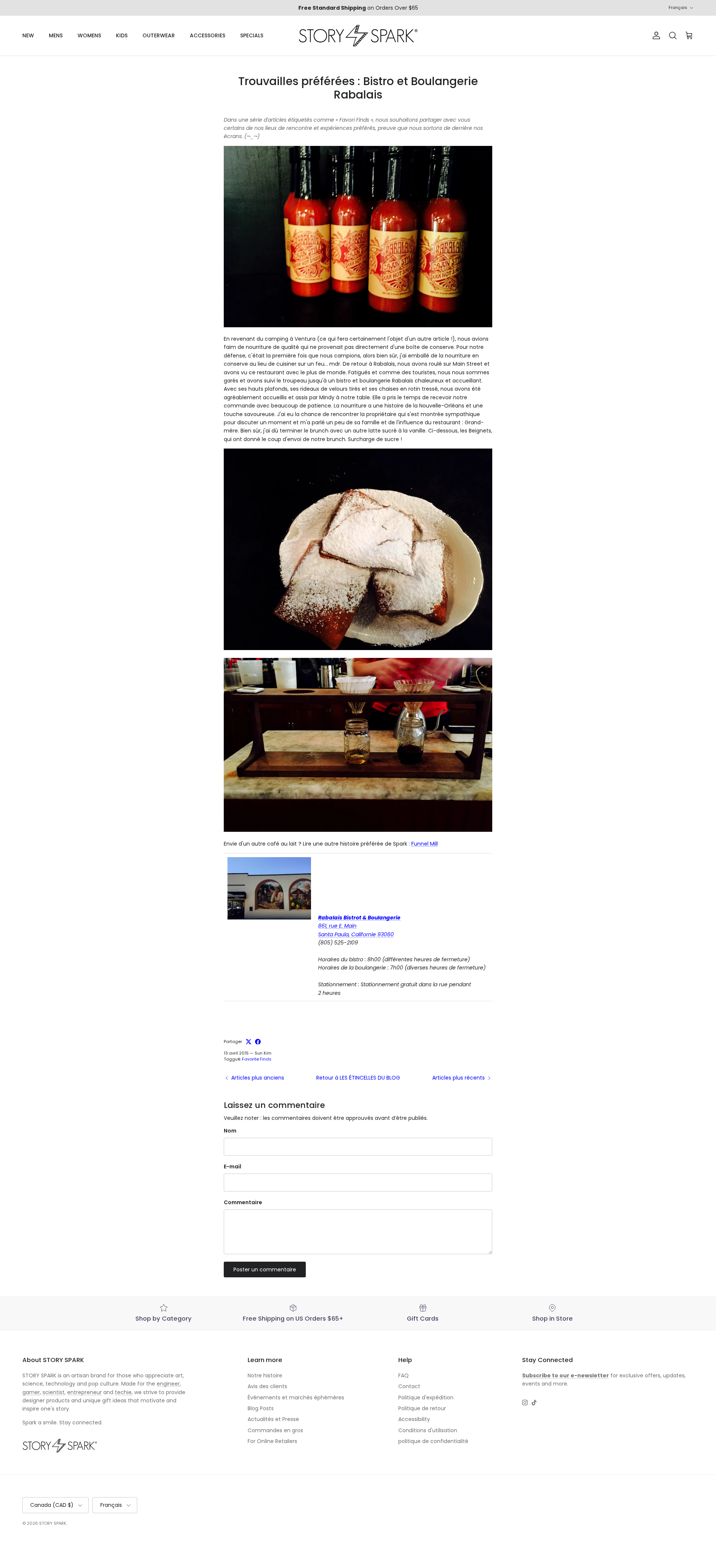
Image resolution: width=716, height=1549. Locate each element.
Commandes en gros (275, 1430)
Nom (230, 1130)
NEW (28, 35)
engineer (168, 1383)
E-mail (232, 1166)
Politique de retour (422, 1408)
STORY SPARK (52, 1523)
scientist (54, 1392)
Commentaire (243, 1202)
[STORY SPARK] (358, 35)
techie (123, 1392)
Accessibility (414, 1419)
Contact (409, 1386)
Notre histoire (265, 1375)
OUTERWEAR (158, 35)
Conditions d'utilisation (427, 1430)
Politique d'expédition (425, 1397)
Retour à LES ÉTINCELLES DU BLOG (358, 1077)
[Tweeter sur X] (248, 1041)
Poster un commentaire (264, 1269)
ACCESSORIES (207, 35)
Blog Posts (261, 1408)
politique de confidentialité (433, 1441)
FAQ (403, 1375)
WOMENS (89, 35)
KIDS (122, 35)
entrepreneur (84, 1392)
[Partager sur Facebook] (258, 1041)
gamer (31, 1392)
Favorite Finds (256, 1059)
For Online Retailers (272, 1441)
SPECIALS (251, 35)
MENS (56, 35)
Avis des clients (267, 1386)
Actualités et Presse (273, 1419)
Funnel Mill (424, 843)
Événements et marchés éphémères (296, 1397)
